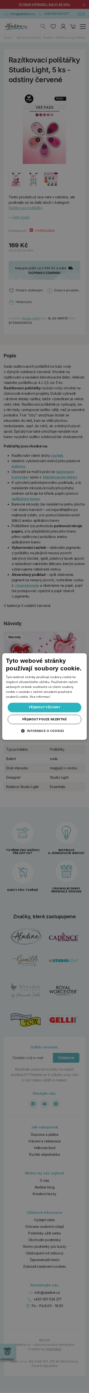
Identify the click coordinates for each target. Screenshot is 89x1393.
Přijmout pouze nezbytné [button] (44, 719)
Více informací (40, 697)
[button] (44, 731)
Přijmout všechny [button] (44, 707)
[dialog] (44, 696)
